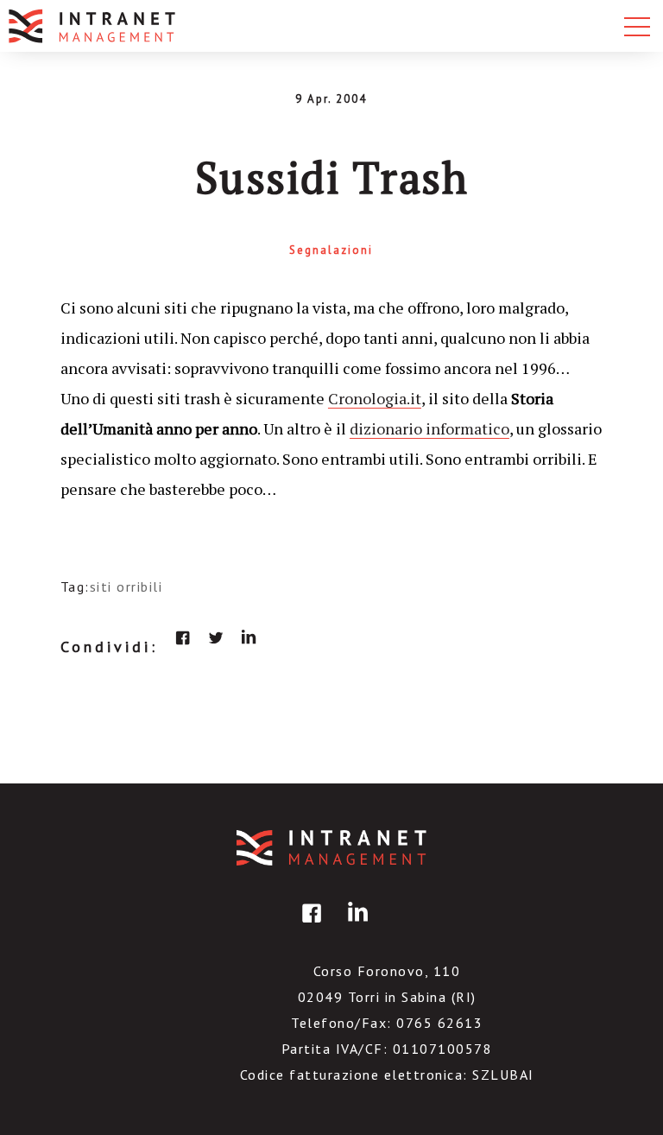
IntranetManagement (331, 847)
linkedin (248, 637)
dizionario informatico (429, 428)
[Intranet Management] (93, 26)
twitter (216, 637)
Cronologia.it (374, 398)
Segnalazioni (331, 250)
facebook (183, 637)
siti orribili (126, 586)
